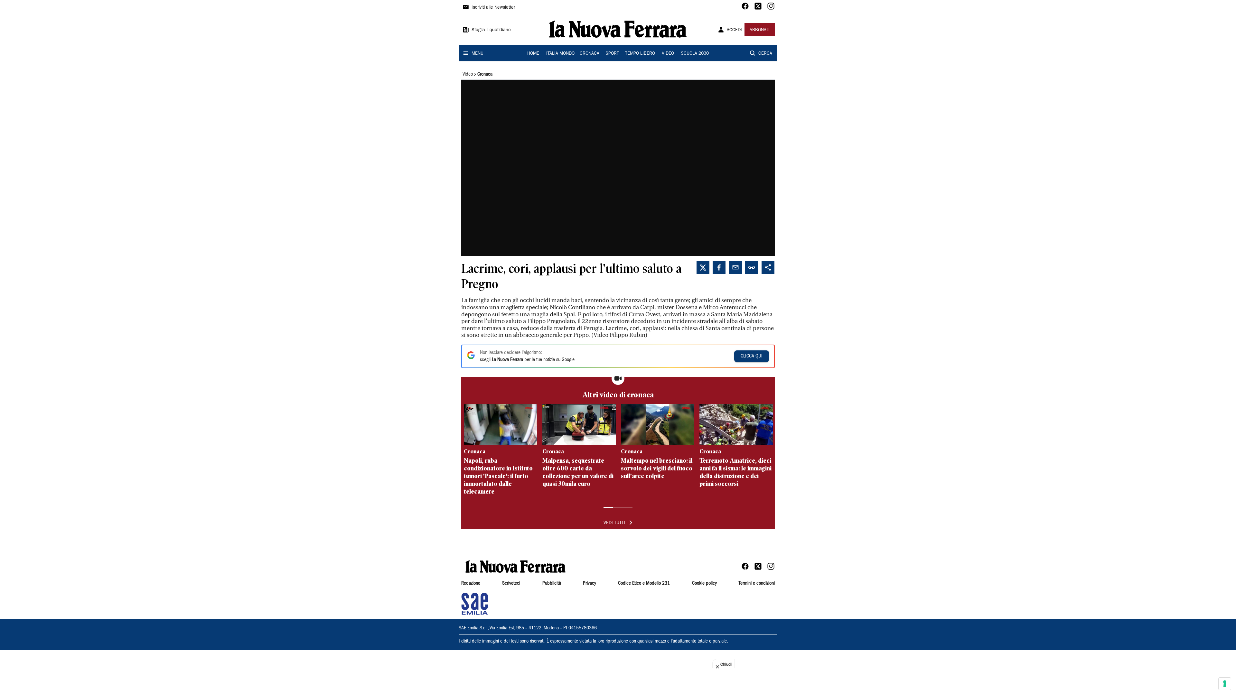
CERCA (765, 53)
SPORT (612, 53)
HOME (533, 53)
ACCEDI (734, 30)
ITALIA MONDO (560, 53)
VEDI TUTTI (614, 523)
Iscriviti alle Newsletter (493, 7)
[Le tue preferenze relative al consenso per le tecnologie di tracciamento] (1225, 684)
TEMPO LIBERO (640, 53)
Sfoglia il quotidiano (491, 30)
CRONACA (589, 53)
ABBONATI (760, 30)
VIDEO (668, 53)
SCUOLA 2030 (695, 53)
